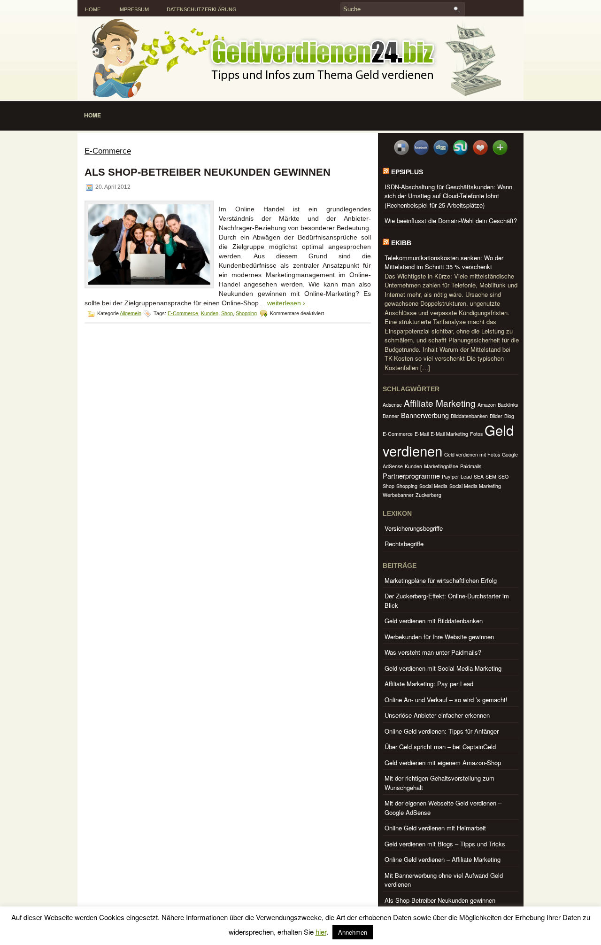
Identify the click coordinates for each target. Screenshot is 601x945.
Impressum (133, 9)
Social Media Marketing (475, 485)
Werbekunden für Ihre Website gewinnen (439, 636)
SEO (503, 476)
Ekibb (401, 243)
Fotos (476, 433)
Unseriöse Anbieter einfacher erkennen (437, 715)
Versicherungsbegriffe (414, 528)
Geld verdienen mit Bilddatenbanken (434, 620)
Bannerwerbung (425, 415)
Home (92, 9)
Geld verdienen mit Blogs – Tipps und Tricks (445, 843)
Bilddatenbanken (469, 415)
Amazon (487, 404)
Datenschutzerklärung (202, 9)
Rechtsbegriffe (404, 543)
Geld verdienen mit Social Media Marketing (443, 668)
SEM (490, 476)
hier (321, 932)
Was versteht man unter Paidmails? (433, 652)
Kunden (209, 313)
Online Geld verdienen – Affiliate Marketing (443, 859)
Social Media (433, 485)
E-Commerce (183, 313)
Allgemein (130, 313)
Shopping (246, 313)
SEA (479, 476)
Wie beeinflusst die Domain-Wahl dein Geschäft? (451, 220)
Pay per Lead (457, 476)
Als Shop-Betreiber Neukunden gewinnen (208, 172)
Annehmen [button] (352, 932)
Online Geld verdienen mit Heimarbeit (435, 827)
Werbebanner (398, 494)
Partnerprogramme (411, 475)
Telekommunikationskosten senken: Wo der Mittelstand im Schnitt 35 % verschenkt (444, 262)
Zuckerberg (428, 494)
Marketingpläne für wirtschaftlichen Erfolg (441, 580)
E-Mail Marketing (449, 433)
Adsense (392, 404)
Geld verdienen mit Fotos (472, 454)
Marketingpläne (441, 466)
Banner (391, 415)
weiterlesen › (286, 303)
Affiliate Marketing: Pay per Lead (429, 683)
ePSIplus (407, 172)
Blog (509, 415)
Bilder (496, 415)
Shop (227, 313)
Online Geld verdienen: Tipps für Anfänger (442, 731)
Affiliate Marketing (440, 402)
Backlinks (508, 404)
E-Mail (422, 433)
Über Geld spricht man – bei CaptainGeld (440, 746)
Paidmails (470, 466)
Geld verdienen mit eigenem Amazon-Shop (443, 762)
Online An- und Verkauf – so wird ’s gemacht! (446, 699)
